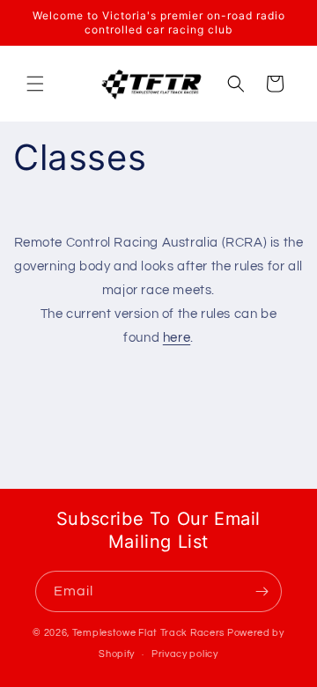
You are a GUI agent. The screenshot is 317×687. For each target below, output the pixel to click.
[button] (35, 83)
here (176, 337)
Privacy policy (184, 654)
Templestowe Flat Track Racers (148, 633)
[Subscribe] (261, 591)
